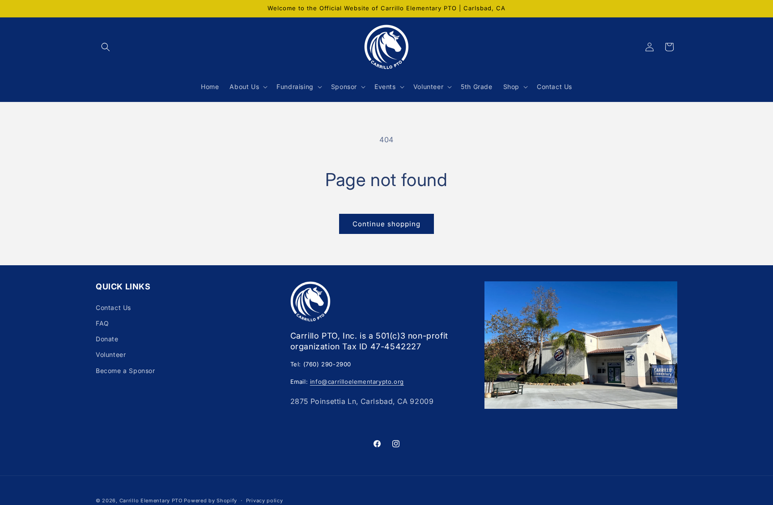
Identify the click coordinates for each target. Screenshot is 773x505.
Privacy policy (264, 500)
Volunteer (111, 354)
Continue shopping (386, 224)
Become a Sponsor (125, 370)
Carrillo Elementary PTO (151, 500)
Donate (107, 339)
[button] (105, 47)
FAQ (102, 323)
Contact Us (113, 307)
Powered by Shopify (210, 500)
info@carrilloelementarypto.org (357, 381)
